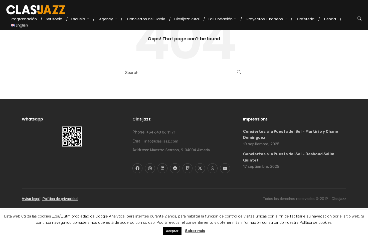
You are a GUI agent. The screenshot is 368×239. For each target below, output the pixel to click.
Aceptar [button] (172, 231)
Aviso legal (31, 199)
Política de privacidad (60, 199)
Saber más (195, 230)
